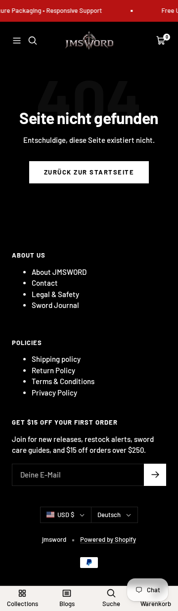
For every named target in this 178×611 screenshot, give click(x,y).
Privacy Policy (54, 392)
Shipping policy (56, 358)
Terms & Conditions (63, 381)
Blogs (67, 604)
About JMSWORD (59, 271)
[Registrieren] (155, 475)
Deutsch (109, 515)
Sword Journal (55, 305)
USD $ (65, 515)
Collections (22, 604)
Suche (111, 604)
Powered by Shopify (108, 539)
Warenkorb (155, 604)
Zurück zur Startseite (89, 172)
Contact (45, 282)
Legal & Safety (55, 294)
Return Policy (53, 370)
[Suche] (33, 40)
